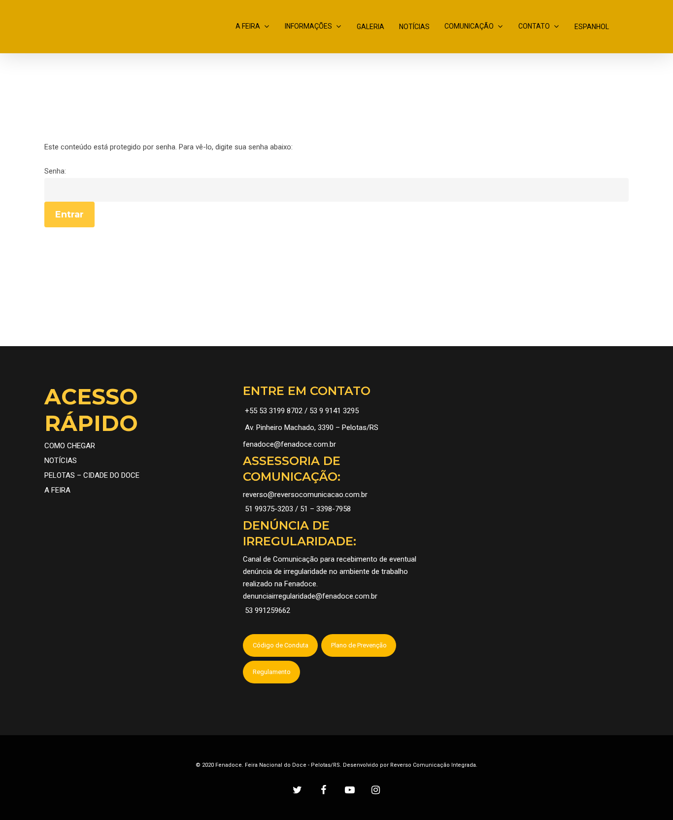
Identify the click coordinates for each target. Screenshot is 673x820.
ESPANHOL (591, 27)
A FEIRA (248, 26)
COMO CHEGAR (69, 445)
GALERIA (370, 27)
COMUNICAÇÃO (469, 26)
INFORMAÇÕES (308, 26)
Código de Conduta (280, 645)
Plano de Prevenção (359, 645)
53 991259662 (267, 610)
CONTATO (534, 26)
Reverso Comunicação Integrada (433, 765)
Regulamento (272, 672)
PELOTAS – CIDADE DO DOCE (91, 475)
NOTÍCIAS (414, 27)
